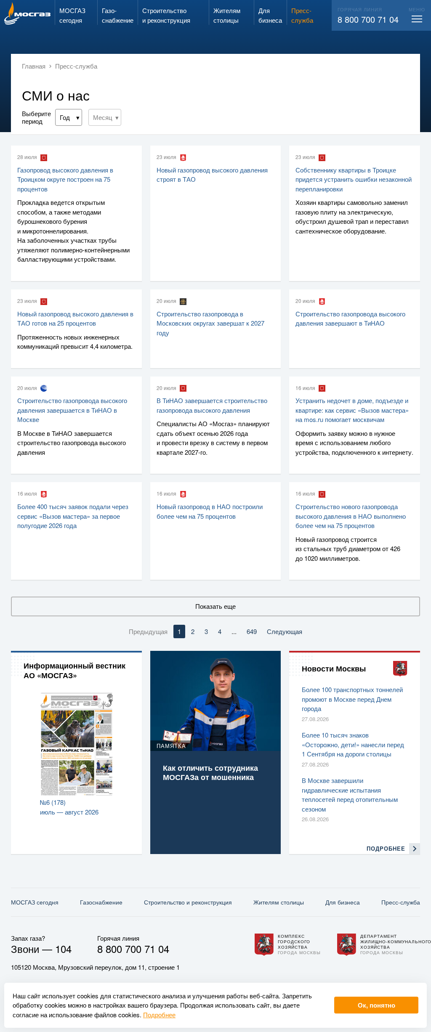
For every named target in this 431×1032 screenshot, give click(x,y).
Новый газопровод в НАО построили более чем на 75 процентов (210, 511)
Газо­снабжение (101, 902)
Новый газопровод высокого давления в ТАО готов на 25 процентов (75, 318)
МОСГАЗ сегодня (35, 902)
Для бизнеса (342, 902)
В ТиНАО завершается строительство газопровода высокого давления (212, 405)
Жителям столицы (278, 902)
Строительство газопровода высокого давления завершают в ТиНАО (350, 318)
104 (63, 948)
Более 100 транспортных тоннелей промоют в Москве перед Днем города (352, 699)
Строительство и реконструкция (188, 902)
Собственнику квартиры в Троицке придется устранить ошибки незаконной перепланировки (353, 179)
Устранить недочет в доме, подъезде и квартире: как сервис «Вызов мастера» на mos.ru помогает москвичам (352, 410)
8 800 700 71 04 (368, 19)
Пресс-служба (400, 902)
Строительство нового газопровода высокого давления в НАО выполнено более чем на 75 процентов (350, 516)
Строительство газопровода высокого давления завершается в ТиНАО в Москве (72, 410)
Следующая (284, 631)
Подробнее (159, 1014)
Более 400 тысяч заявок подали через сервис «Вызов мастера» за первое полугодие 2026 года (72, 516)
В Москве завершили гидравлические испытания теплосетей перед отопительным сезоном (350, 794)
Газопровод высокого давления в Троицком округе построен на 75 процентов (65, 179)
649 (252, 631)
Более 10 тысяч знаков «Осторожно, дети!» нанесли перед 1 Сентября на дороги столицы (353, 744)
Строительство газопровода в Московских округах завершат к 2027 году (210, 323)
